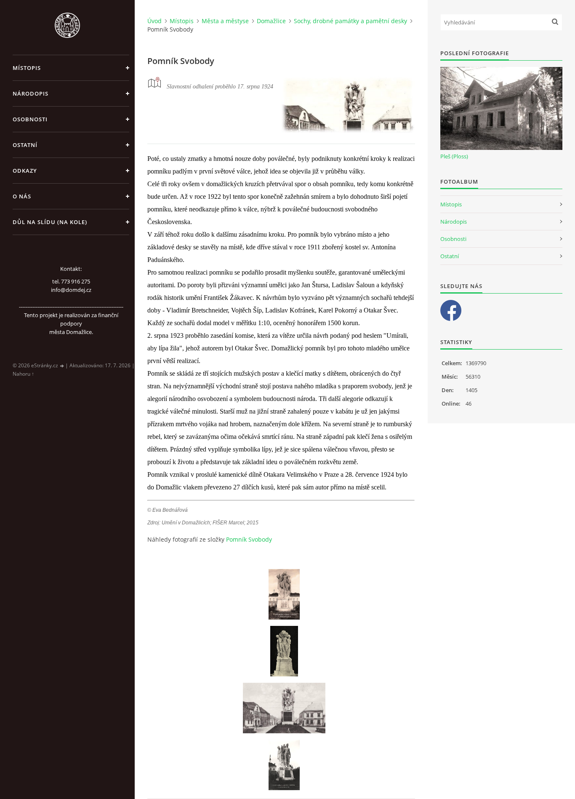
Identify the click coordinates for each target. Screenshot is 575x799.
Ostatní (25, 145)
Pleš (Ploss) (454, 156)
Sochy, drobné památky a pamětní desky (350, 21)
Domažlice (271, 21)
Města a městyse (225, 21)
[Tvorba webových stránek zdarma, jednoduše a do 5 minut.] (62, 365)
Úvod (154, 21)
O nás (22, 196)
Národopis (30, 93)
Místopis (27, 68)
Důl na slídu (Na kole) (50, 222)
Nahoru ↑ (23, 373)
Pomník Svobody (249, 539)
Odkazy (25, 170)
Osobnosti (30, 119)
